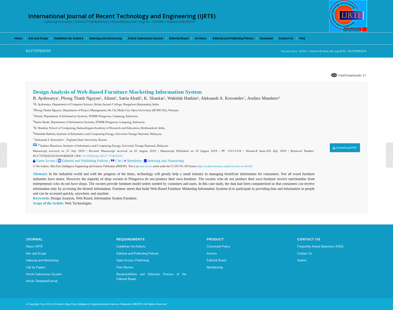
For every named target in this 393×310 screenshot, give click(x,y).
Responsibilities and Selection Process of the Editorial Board (151, 276)
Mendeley (133, 161)
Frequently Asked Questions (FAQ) (320, 246)
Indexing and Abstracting (165, 161)
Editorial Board (216, 260)
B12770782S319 (38, 51)
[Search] (350, 38)
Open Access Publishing (132, 260)
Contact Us (304, 253)
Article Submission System (44, 274)
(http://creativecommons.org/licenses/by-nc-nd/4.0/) (224, 166)
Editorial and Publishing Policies (84, 161)
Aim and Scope (36, 253)
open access (145, 166)
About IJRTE (34, 246)
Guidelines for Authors (131, 246)
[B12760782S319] (3, 155)
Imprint (301, 260)
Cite (118, 161)
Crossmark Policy (218, 246)
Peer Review (124, 267)
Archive (212, 253)
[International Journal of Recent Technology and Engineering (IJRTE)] (348, 16)
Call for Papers (35, 267)
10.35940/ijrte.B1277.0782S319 (102, 156)
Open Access (45, 161)
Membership (215, 267)
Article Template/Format (42, 281)
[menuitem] (18, 38)
